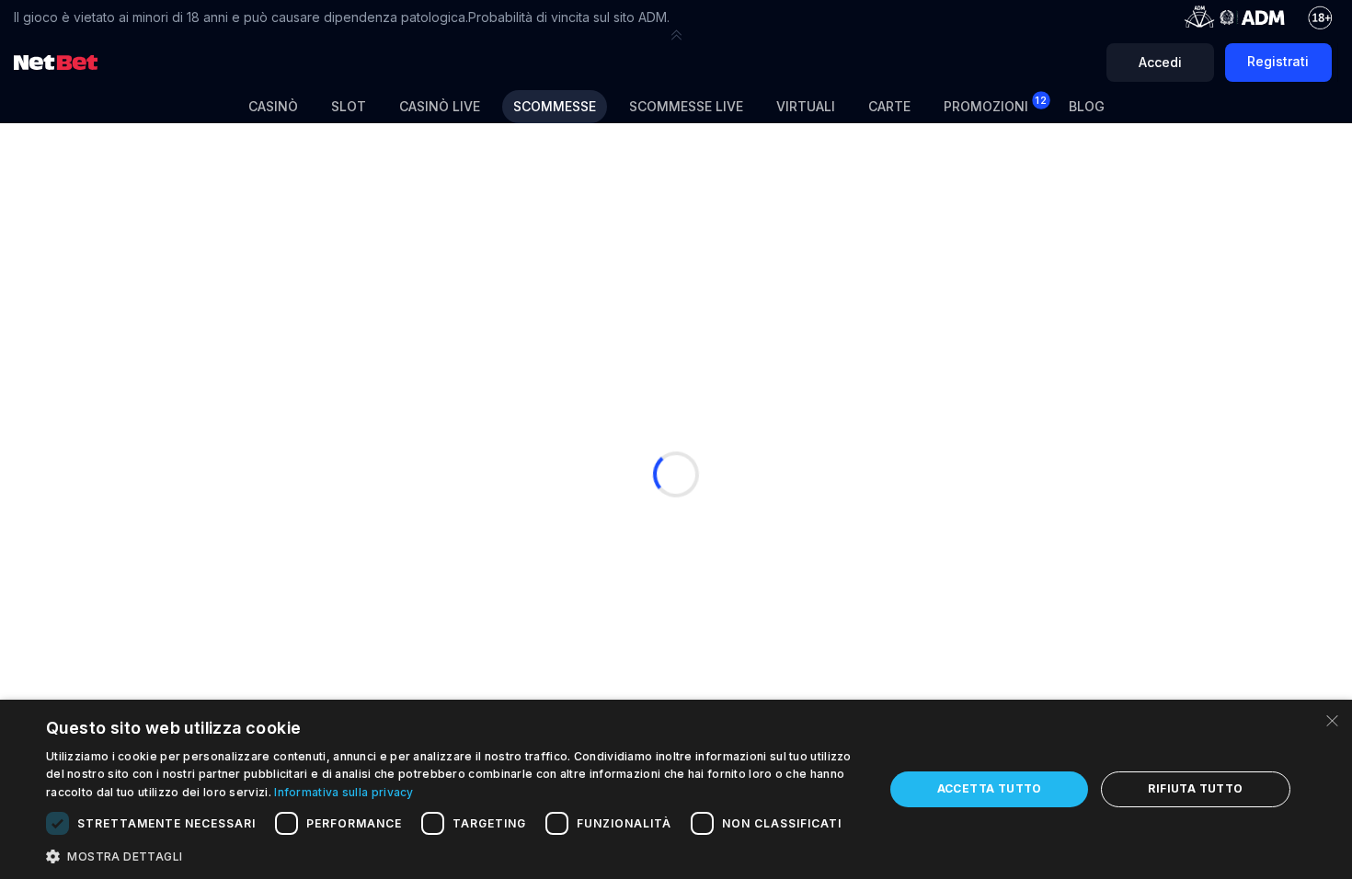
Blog (1087, 106)
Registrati (1278, 61)
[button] (676, 34)
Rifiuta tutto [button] (1195, 788)
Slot (348, 106)
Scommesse (554, 106)
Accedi (1160, 62)
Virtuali (805, 106)
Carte (889, 106)
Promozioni (995, 104)
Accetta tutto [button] (989, 788)
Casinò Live (439, 106)
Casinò (273, 106)
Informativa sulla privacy (344, 792)
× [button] (1331, 719)
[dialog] (676, 789)
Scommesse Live (686, 106)
